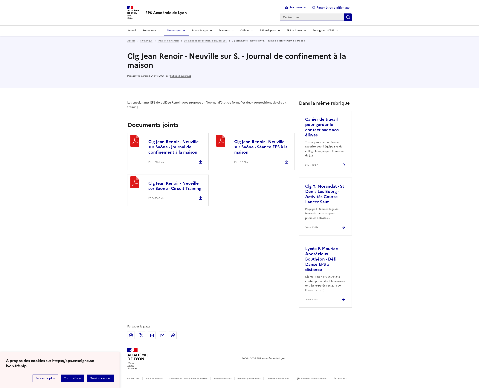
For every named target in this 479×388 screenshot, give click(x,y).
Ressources (149, 31)
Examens (224, 31)
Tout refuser (72, 378)
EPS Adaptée (268, 31)
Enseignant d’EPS (323, 31)
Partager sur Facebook (131, 335)
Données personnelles (248, 378)
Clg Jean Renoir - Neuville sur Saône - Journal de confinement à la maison (173, 147)
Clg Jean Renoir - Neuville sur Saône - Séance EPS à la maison (261, 147)
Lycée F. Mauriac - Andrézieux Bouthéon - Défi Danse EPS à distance (322, 259)
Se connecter (297, 7)
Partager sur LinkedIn (152, 335)
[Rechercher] (348, 17)
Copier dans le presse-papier (173, 335)
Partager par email (162, 335)
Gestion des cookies (278, 378)
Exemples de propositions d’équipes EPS (205, 40)
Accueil (132, 31)
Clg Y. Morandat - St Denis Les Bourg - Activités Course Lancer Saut (324, 194)
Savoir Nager (200, 31)
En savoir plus (45, 378)
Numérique (174, 31)
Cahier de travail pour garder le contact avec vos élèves (322, 127)
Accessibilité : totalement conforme (188, 378)
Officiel (244, 31)
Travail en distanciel (168, 40)
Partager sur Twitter (141, 335)
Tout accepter (100, 378)
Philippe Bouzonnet (180, 76)
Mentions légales (222, 378)
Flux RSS (342, 378)
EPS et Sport (294, 31)
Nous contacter (154, 378)
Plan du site (133, 378)
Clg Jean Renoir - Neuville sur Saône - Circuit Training (174, 186)
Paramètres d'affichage (333, 7)
